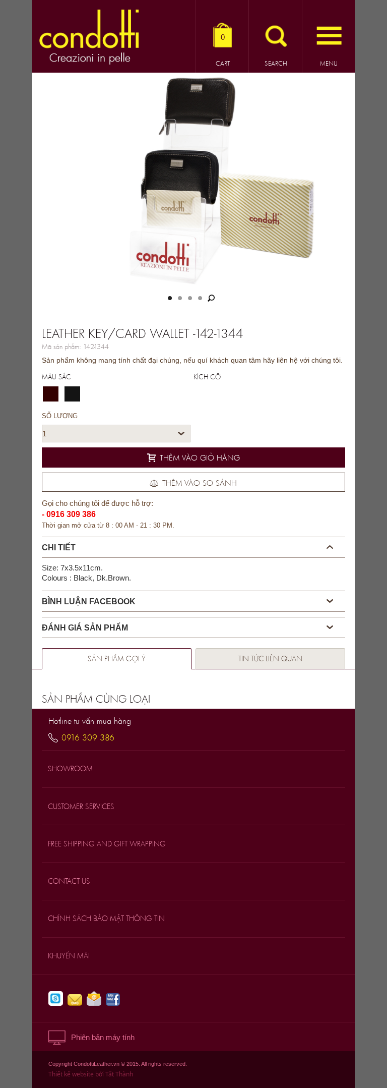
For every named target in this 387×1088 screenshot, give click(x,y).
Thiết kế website (71, 1074)
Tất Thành (119, 1074)
